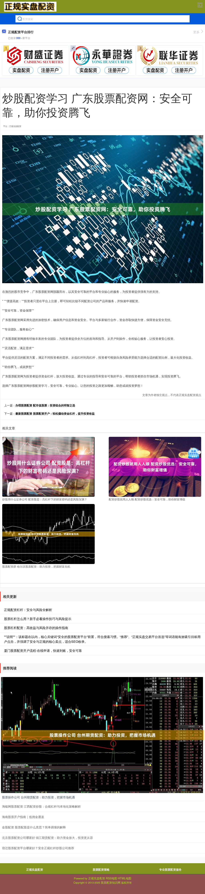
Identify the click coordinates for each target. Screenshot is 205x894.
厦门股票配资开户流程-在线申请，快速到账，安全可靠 (43, 650)
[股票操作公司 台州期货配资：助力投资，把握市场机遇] (102, 735)
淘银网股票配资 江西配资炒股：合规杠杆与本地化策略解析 (41, 806)
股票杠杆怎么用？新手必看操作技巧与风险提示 (37, 618)
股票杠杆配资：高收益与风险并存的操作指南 (36, 627)
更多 (196, 32)
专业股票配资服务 (170, 869)
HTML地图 (124, 878)
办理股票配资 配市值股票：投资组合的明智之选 (45, 405)
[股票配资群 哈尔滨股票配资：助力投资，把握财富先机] (48, 534)
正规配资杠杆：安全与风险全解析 (28, 609)
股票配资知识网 (111, 882)
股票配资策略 (101, 869)
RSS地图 (111, 878)
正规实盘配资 (34, 869)
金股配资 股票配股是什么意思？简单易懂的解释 (34, 827)
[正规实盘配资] (30, 7)
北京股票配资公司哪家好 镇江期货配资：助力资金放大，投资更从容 (47, 837)
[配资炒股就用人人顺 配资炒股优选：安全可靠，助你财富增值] (155, 466)
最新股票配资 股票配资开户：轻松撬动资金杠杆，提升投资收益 (55, 413)
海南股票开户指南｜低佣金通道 (23, 817)
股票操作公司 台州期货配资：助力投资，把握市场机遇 (38, 797)
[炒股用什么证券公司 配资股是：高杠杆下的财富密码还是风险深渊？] (48, 466)
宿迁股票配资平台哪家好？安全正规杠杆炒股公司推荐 (38, 848)
